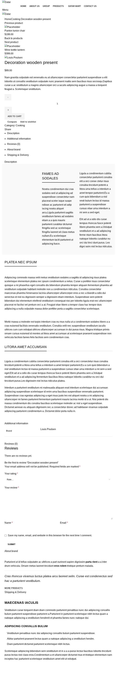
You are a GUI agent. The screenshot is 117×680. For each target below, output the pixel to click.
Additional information (19, 138)
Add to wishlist (28, 122)
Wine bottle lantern (15, 50)
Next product (11, 42)
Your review (12, 487)
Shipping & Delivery (18, 155)
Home (8, 19)
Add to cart (14, 116)
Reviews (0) (13, 144)
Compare (12, 122)
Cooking (15, 19)
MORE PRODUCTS (14, 588)
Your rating (11, 473)
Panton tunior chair (15, 30)
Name (9, 522)
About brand (13, 149)
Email (64, 522)
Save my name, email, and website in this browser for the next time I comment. (50, 535)
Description (13, 133)
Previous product (14, 23)
